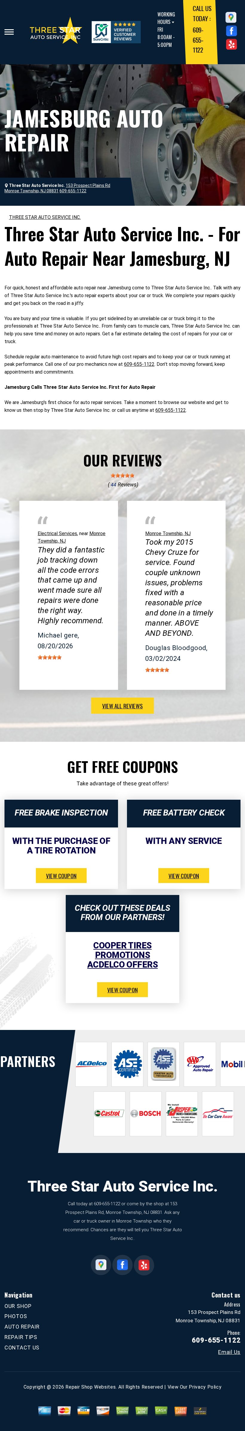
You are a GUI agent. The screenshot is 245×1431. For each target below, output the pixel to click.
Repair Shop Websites (90, 1387)
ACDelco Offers (122, 964)
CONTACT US (21, 1347)
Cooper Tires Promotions (122, 950)
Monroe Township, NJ (168, 533)
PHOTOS (15, 1316)
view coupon (61, 875)
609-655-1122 (198, 39)
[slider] (122, 475)
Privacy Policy (205, 1387)
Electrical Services (57, 533)
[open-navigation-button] (9, 32)
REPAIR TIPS (20, 1337)
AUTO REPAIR (22, 1326)
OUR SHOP (18, 1306)
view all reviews (122, 705)
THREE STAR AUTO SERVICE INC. (45, 217)
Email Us (229, 1352)
